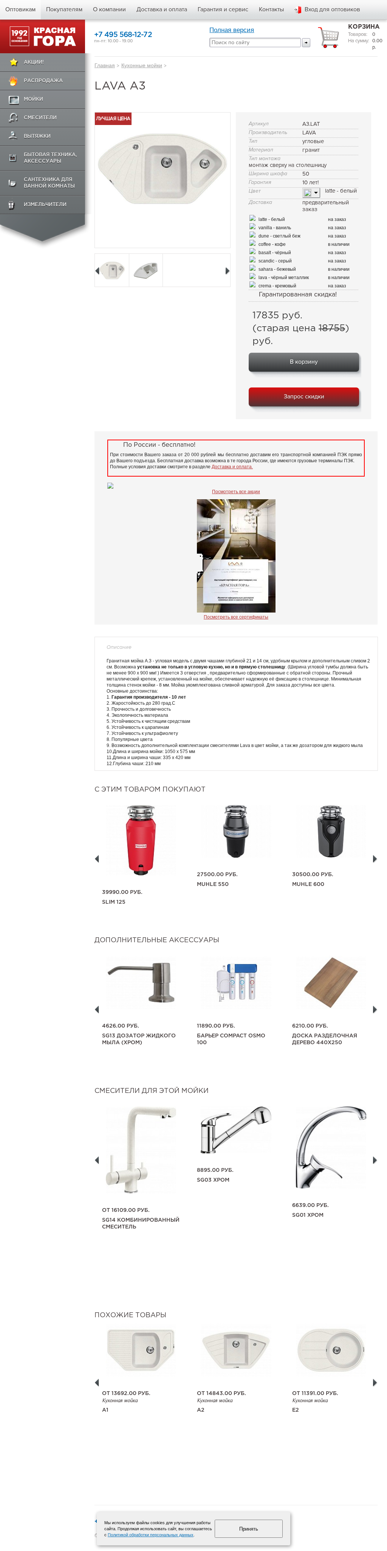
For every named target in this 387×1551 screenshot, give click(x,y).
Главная (104, 65)
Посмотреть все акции (236, 491)
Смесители (40, 118)
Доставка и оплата (161, 9)
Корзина (364, 27)
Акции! (34, 62)
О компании (109, 9)
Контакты (271, 9)
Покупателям (64, 9)
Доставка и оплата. (232, 466)
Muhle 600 (308, 884)
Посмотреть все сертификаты (236, 617)
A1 (105, 1410)
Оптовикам (20, 9)
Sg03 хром (213, 1180)
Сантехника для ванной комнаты (49, 183)
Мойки (33, 99)
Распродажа (43, 81)
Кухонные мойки (141, 65)
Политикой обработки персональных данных (151, 1534)
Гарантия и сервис (223, 9)
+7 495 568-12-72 (123, 35)
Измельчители (45, 205)
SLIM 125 (113, 902)
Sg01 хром (308, 1215)
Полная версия (231, 30)
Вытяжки (37, 136)
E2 (295, 1410)
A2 (200, 1410)
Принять (248, 1529)
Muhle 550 (213, 884)
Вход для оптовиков (332, 9)
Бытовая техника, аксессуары (50, 158)
